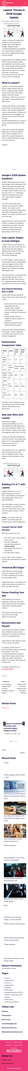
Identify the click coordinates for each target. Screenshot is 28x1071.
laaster (5, 675)
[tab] (10, 741)
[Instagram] (14, 1051)
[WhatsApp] (20, 1051)
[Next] (23, 723)
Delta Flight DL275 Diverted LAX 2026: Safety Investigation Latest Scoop (14, 818)
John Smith (6, 21)
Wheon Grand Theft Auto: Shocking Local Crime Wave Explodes (21, 687)
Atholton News (6, 1060)
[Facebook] (8, 1051)
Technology (18, 7)
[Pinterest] (17, 1051)
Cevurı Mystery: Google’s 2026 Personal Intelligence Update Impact (8, 687)
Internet (11, 7)
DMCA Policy (9, 990)
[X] (11, 1051)
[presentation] (14, 714)
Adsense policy (9, 980)
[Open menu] (24, 3)
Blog (7, 7)
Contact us (8, 983)
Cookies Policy (9, 985)
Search (4, 750)
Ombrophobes (6, 1015)
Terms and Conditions (11, 1002)
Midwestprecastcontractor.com (12, 1032)
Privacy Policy (9, 999)
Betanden (5, 1011)
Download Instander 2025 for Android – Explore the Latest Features (14, 995)
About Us (7, 978)
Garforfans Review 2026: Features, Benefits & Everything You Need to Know (15, 796)
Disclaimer (8, 987)
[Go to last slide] (4, 723)
